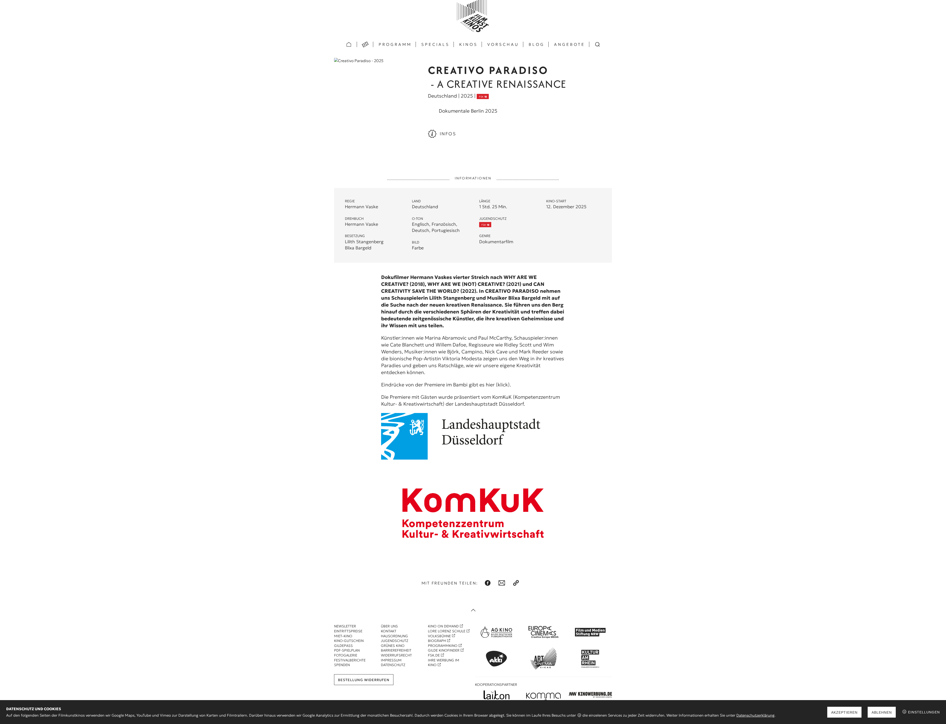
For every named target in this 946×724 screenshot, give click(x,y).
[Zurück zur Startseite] (473, 16)
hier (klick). (498, 384)
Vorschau (503, 44)
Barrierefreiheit (396, 650)
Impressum (391, 660)
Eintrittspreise (348, 631)
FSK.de (434, 655)
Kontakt (388, 631)
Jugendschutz (394, 640)
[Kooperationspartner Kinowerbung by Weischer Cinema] (590, 695)
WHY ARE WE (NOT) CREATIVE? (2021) (474, 284)
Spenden (342, 665)
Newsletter (345, 626)
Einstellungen (923, 712)
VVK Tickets (365, 44)
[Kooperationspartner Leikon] (496, 695)
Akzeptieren (844, 712)
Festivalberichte (350, 660)
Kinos (468, 44)
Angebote (569, 44)
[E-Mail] (501, 583)
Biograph (437, 640)
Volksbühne (439, 636)
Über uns (389, 626)
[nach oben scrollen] (473, 610)
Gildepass (343, 645)
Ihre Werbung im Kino (443, 662)
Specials (435, 44)
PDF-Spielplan (347, 650)
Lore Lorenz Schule (446, 631)
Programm (395, 44)
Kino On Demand (443, 626)
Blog (536, 44)
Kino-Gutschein (349, 640)
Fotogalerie (345, 655)
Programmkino (442, 645)
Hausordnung (394, 636)
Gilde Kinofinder (443, 650)
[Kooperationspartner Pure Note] (543, 694)
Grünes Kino (393, 645)
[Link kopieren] (516, 583)
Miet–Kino (343, 636)
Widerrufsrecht (396, 655)
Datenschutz (393, 665)
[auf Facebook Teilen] (488, 583)
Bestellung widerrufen (363, 680)
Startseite (348, 44)
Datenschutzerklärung (755, 715)
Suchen (597, 44)
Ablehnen (882, 712)
